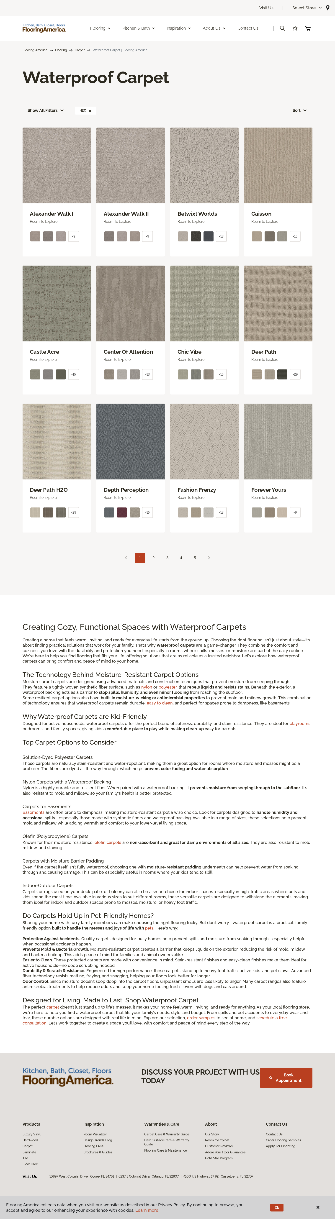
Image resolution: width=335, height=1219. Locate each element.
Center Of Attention (128, 352)
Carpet (80, 50)
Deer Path (263, 352)
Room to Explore (217, 1140)
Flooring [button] (98, 28)
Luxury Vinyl (32, 1134)
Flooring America (35, 50)
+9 (73, 236)
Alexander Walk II (126, 214)
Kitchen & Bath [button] (136, 28)
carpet (52, 1007)
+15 (295, 236)
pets (149, 928)
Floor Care (30, 1164)
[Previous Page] (126, 558)
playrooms (300, 723)
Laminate (29, 1152)
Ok (277, 1207)
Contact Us (248, 28)
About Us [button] (212, 28)
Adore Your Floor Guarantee (225, 1152)
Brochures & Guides (97, 1152)
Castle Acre (44, 352)
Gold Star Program (219, 1158)
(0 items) (308, 28)
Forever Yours (268, 490)
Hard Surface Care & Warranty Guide (166, 1142)
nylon (146, 687)
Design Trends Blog (97, 1140)
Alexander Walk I (51, 214)
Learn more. (147, 1210)
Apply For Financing (280, 1146)
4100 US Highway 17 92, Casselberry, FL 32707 (218, 1176)
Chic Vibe (189, 352)
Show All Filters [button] (43, 110)
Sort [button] (297, 110)
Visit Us (266, 7)
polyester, (168, 687)
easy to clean (160, 703)
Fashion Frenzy (197, 490)
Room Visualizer (95, 1134)
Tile (25, 1158)
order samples (201, 1017)
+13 (221, 236)
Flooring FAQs (93, 1146)
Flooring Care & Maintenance (165, 1150)
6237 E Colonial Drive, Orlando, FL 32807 (148, 1176)
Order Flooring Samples (283, 1140)
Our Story (212, 1134)
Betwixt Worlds (197, 214)
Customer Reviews (219, 1146)
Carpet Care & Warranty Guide (166, 1134)
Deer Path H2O (49, 490)
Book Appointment (288, 1078)
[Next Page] (209, 558)
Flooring (61, 50)
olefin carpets (108, 842)
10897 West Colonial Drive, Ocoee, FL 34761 (81, 1176)
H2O (83, 110)
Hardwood (30, 1140)
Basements (33, 812)
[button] (307, 7)
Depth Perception (126, 490)
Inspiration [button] (176, 28)
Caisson (261, 214)
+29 (295, 374)
